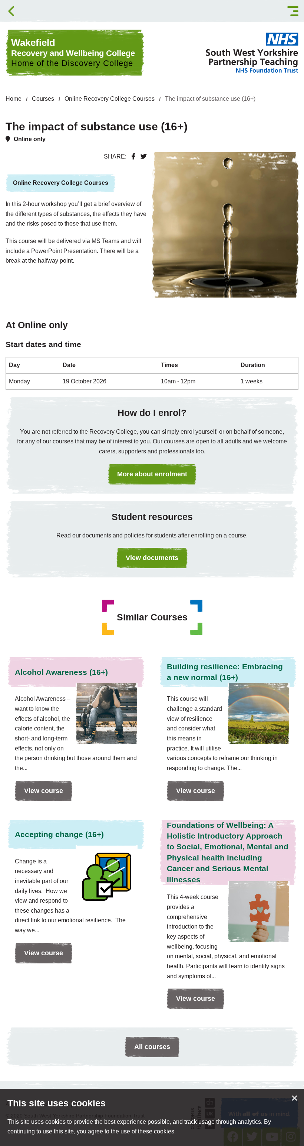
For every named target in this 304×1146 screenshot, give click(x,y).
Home (14, 99)
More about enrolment (152, 474)
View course (39, 794)
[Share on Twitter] (143, 156)
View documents (152, 558)
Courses (43, 99)
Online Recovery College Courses (110, 99)
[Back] (11, 11)
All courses (152, 1046)
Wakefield (73, 52)
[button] (292, 11)
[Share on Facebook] (133, 156)
